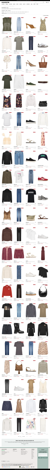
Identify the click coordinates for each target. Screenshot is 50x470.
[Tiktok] (7, 461)
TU (24, 13)
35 (10, 13)
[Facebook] (3, 461)
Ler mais (7, 7)
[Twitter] (6, 461)
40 (16, 13)
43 (20, 13)
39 (15, 13)
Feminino (6, 10)
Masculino (9, 10)
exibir (18, 436)
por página (23, 436)
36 (11, 13)
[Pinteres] (4, 461)
